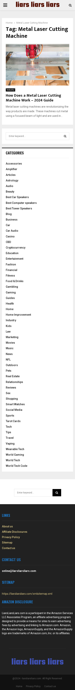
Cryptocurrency (15, 247)
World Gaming (15, 454)
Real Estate (13, 376)
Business (12, 219)
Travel (10, 437)
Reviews (11, 387)
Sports (10, 415)
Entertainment (14, 258)
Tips (8, 432)
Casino (10, 236)
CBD (8, 242)
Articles (11, 174)
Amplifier (11, 169)
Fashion (11, 264)
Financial (11, 270)
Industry (10, 90)
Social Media (14, 409)
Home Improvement (18, 314)
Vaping (10, 443)
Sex (8, 393)
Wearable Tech (15, 449)
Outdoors (12, 365)
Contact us (8, 548)
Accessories (14, 163)
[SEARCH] (65, 136)
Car (8, 225)
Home (9, 309)
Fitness (10, 275)
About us (7, 526)
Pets (8, 370)
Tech (9, 426)
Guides (10, 298)
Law (8, 331)
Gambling (12, 286)
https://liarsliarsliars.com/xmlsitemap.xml (27, 593)
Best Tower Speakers (19, 208)
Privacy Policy (11, 537)
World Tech (13, 460)
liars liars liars (38, 5)
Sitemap (7, 542)
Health (10, 303)
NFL (8, 359)
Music (9, 348)
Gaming (11, 292)
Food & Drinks (14, 281)
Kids (9, 326)
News (9, 354)
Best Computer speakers (21, 202)
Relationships (14, 382)
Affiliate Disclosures (14, 531)
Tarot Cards (13, 421)
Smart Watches (15, 404)
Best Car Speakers (17, 197)
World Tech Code (16, 465)
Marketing (12, 337)
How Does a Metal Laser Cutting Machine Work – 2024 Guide (33, 98)
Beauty (10, 191)
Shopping (12, 398)
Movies (10, 342)
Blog (9, 214)
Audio (9, 186)
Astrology (12, 180)
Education (12, 253)
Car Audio (12, 230)
